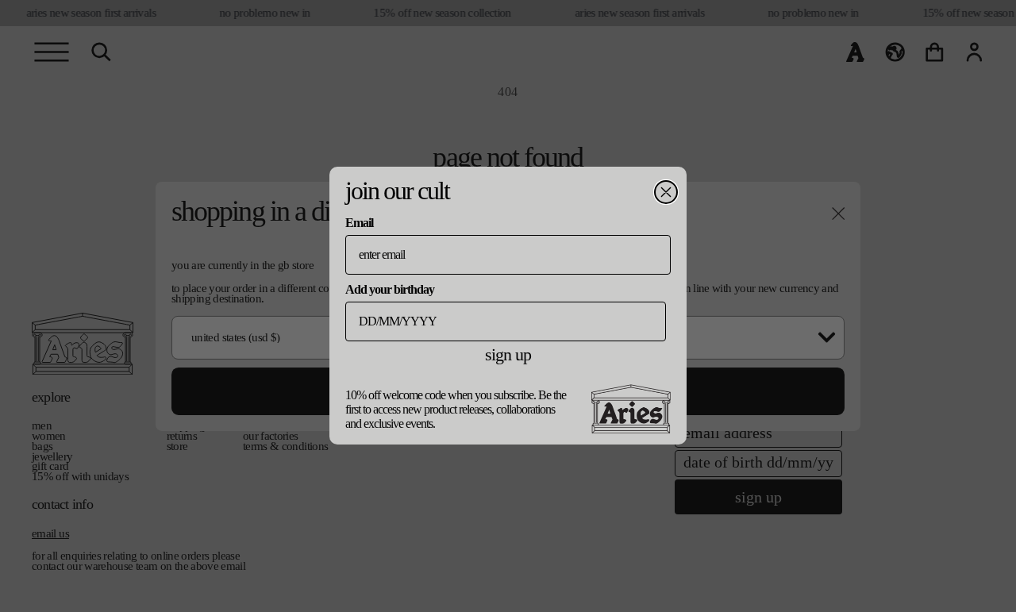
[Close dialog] (666, 192)
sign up (508, 354)
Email (359, 222)
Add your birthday (389, 289)
